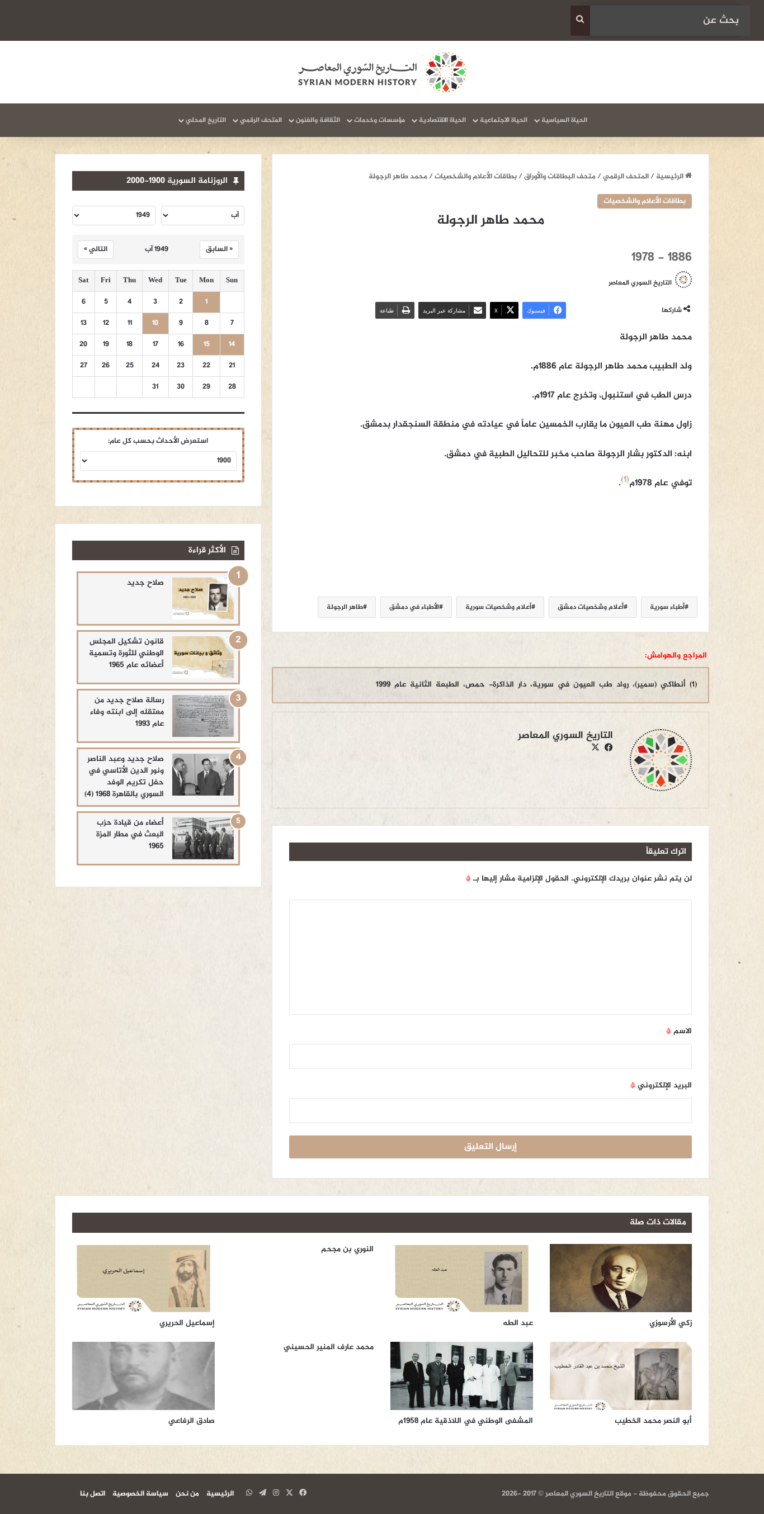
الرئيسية (670, 177)
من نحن (187, 1494)
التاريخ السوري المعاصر (640, 282)
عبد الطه (518, 1323)
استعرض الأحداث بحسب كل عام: (158, 441)
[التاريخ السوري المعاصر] (382, 72)
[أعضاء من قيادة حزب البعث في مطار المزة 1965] (203, 838)
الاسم (679, 1031)
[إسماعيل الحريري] (143, 1278)
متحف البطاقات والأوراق (560, 177)
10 (155, 323)
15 (207, 345)
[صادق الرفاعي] (143, 1376)
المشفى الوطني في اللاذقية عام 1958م (465, 1420)
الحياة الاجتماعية (503, 120)
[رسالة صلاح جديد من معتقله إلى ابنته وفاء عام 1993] (203, 716)
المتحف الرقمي (261, 120)
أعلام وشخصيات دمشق (591, 607)
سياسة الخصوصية (140, 1494)
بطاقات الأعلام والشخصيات (476, 177)
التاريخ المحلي (206, 120)
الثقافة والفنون (318, 120)
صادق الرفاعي (191, 1420)
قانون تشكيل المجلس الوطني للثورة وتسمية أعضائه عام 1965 (126, 653)
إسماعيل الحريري (187, 1323)
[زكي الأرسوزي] (621, 1278)
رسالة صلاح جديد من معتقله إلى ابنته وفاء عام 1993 (127, 712)
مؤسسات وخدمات (379, 120)
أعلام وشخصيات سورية (498, 607)
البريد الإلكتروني (661, 1085)
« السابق (219, 249)
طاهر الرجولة (345, 607)
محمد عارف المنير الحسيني (329, 1347)
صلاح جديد (145, 582)
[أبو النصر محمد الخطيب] (621, 1376)
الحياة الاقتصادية (442, 120)
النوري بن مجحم (347, 1249)
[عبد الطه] (461, 1278)
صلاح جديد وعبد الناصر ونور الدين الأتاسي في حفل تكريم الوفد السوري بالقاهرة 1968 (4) (124, 777)
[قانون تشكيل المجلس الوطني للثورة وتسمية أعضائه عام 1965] (203, 657)
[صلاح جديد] (203, 598)
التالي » (95, 249)
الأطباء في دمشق (414, 607)
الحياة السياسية (564, 120)
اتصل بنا (92, 1494)
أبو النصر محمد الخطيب (653, 1420)
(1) (625, 480)
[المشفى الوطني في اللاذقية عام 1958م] (461, 1376)
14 (232, 345)
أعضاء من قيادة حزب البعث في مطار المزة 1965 (130, 834)
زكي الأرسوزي (670, 1323)
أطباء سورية (667, 607)
